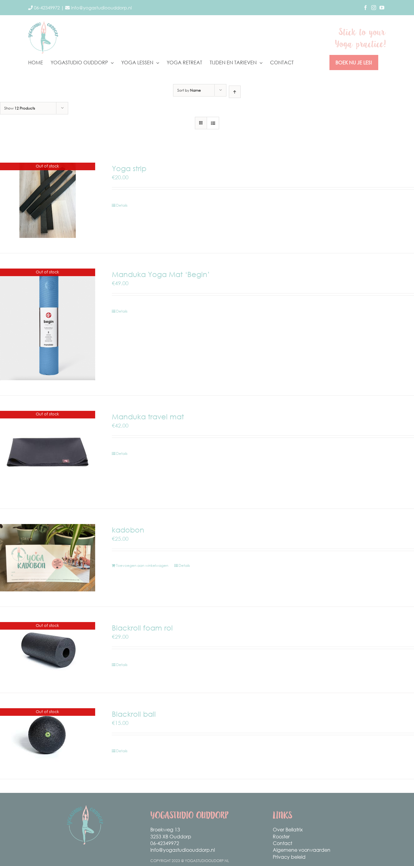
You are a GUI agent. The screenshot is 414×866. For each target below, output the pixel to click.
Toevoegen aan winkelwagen (142, 565)
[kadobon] (47, 557)
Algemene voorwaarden (301, 850)
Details (122, 205)
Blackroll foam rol (142, 627)
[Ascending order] (235, 92)
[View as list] (213, 123)
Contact (282, 843)
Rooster (281, 836)
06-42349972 (164, 843)
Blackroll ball (134, 713)
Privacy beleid (289, 857)
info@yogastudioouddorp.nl (182, 850)
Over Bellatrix (288, 829)
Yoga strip (129, 168)
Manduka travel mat (148, 416)
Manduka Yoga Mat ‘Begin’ (161, 274)
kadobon (128, 529)
